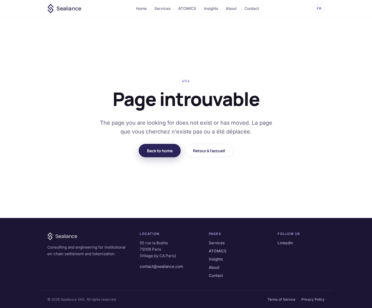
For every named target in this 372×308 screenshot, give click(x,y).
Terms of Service (281, 299)
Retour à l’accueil (209, 150)
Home (141, 8)
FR (319, 8)
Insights (211, 8)
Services (162, 8)
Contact (251, 8)
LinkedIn (285, 242)
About (231, 8)
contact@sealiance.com (161, 266)
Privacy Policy (313, 299)
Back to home (159, 150)
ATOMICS (187, 8)
